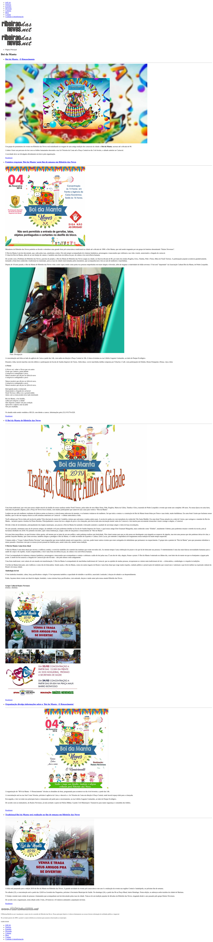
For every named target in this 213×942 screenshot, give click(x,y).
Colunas (8, 11)
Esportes (8, 7)
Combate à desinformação (14, 17)
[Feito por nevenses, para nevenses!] (16, 32)
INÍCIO (8, 3)
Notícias (8, 5)
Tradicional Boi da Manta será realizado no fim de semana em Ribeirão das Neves (42, 814)
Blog (7, 13)
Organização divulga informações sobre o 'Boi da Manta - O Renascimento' (39, 704)
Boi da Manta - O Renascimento (20, 59)
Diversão (8, 9)
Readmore (9, 158)
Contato (8, 15)
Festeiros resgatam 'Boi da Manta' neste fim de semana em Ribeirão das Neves (40, 162)
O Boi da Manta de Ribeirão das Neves (23, 420)
